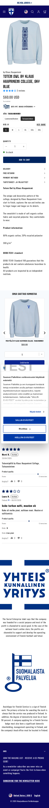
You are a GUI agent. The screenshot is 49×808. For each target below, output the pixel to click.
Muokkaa (23, 429)
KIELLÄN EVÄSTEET (24, 437)
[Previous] (4, 333)
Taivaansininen (27, 118)
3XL (39, 129)
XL (26, 129)
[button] (4, 12)
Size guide (41, 124)
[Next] (44, 333)
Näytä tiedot (35, 412)
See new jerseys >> (24, 2)
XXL (32, 129)
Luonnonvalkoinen (11, 118)
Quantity (7, 141)
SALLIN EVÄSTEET (24, 420)
